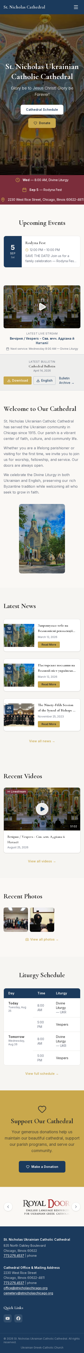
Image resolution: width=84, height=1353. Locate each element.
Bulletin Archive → (66, 380)
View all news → (42, 741)
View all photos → (44, 939)
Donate (44, 123)
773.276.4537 (14, 1255)
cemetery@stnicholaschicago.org (28, 1293)
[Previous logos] (8, 1206)
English (47, 380)
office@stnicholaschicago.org (25, 1288)
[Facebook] (18, 1318)
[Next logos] (75, 1206)
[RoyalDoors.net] (41, 1206)
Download (20, 380)
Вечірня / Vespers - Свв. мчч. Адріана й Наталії (42, 341)
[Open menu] (75, 7)
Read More (48, 644)
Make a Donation (44, 1167)
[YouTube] (8, 1318)
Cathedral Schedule (42, 109)
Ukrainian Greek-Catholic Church (42, 1347)
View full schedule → (42, 1073)
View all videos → (42, 861)
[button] (42, 820)
